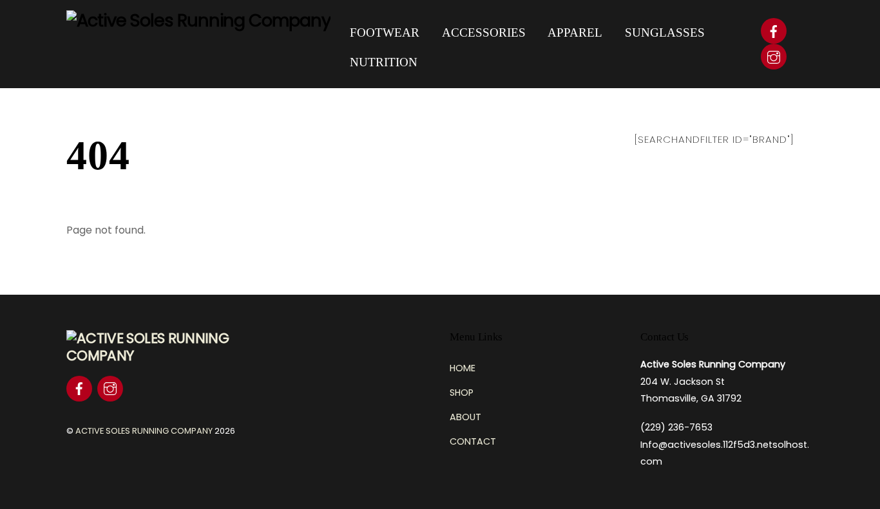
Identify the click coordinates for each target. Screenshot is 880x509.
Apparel (575, 32)
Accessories (484, 32)
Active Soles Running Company (144, 431)
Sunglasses (665, 32)
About (465, 417)
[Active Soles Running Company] (198, 20)
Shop (461, 392)
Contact (473, 441)
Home (462, 368)
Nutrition (383, 62)
